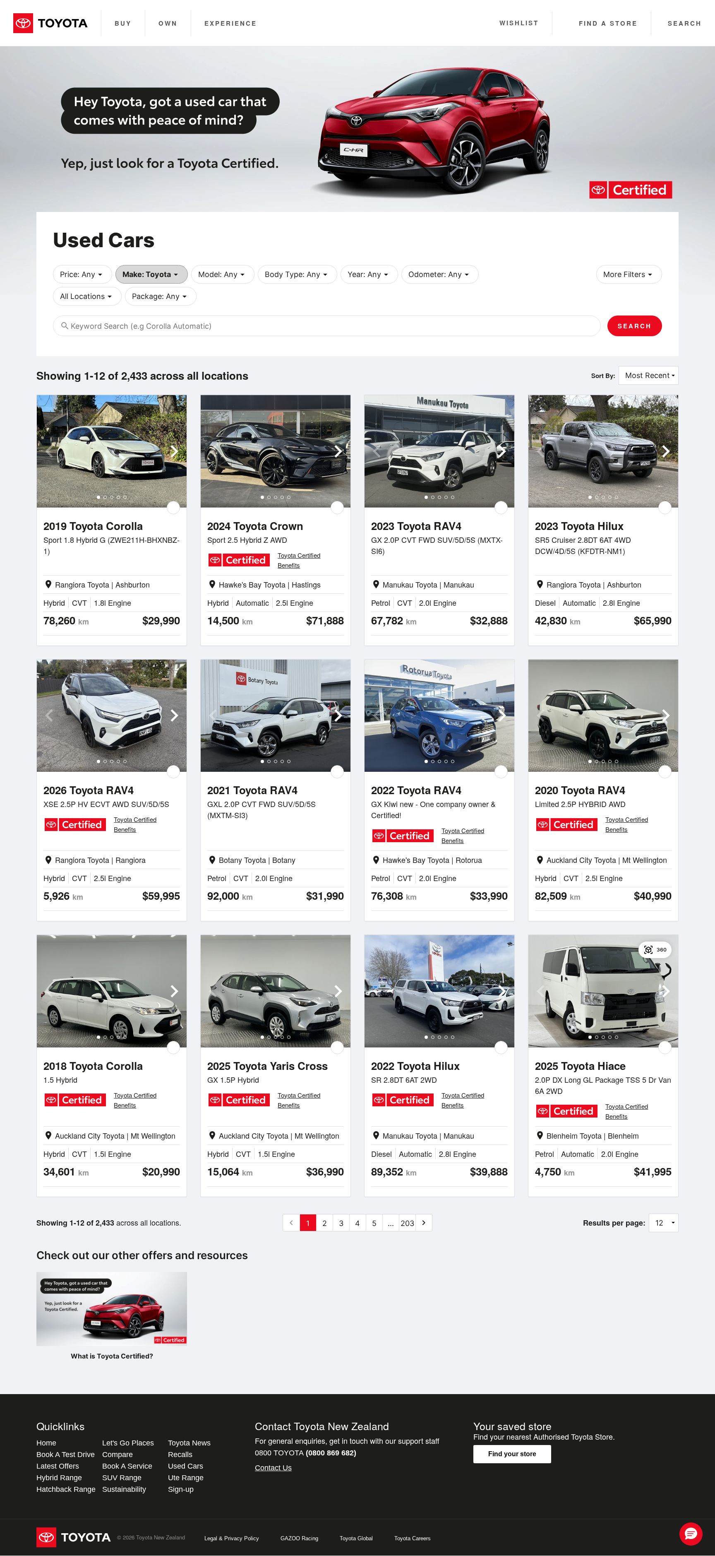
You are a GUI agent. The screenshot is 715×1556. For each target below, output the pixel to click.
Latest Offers (57, 1466)
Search (635, 325)
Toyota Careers (412, 1538)
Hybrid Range (59, 1478)
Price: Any (82, 274)
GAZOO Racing (299, 1538)
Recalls (180, 1454)
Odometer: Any (440, 274)
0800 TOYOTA (305, 1453)
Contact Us (273, 1468)
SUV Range (122, 1478)
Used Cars (185, 1466)
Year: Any (369, 274)
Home (46, 1443)
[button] (691, 1534)
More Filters (629, 274)
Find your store (512, 1453)
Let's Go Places (128, 1443)
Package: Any (161, 296)
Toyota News (189, 1443)
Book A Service (127, 1466)
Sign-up (181, 1489)
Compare (117, 1454)
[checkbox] (173, 507)
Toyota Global (356, 1538)
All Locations (87, 296)
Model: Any (222, 274)
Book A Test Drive (65, 1454)
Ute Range (186, 1478)
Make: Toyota (151, 274)
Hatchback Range (66, 1489)
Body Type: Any (297, 274)
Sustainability (124, 1489)
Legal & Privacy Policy (231, 1538)
